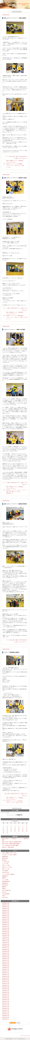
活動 (5, 793)
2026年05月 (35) (5, 908)
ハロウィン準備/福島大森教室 (11, 652)
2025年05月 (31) (5, 929)
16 (3, 829)
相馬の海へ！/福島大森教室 (8, 847)
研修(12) (4, 888)
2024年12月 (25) (5, 938)
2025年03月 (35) (5, 933)
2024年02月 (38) (5, 956)
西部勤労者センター (10, 493)
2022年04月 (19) (5, 996)
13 (18, 827)
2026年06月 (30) (5, 906)
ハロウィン (8, 802)
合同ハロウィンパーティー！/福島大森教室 (15, 18)
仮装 (16, 165)
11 (11, 827)
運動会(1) (4, 886)
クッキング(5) (5, 863)
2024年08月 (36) (5, 946)
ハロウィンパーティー (10, 165)
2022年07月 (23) (5, 990)
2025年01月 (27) (5, 937)
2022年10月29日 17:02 (15, 482)
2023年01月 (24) (5, 979)
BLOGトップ (24, 158)
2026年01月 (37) (5, 915)
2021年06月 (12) (5, 1013)
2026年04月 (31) (5, 910)
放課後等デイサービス (14, 160)
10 (7, 827)
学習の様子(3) (5, 885)
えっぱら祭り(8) (5, 861)
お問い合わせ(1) (5, 872)
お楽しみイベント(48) (6, 867)
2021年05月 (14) (5, 1015)
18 (11, 829)
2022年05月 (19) (5, 994)
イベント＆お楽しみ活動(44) (8, 874)
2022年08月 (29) (5, 988)
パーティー (13, 802)
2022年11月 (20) (5, 983)
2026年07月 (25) (5, 905)
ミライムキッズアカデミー (11, 162)
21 (22, 829)
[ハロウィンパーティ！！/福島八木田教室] (15, 339)
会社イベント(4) (5, 869)
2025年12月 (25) (5, 917)
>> (20, 11)
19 (15, 829)
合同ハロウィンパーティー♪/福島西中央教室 (15, 177)
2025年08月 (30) (5, 924)
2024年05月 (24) (5, 951)
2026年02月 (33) (5, 913)
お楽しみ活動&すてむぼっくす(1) (9, 852)
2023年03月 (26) (5, 976)
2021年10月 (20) (5, 1006)
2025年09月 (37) (5, 922)
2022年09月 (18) (5, 987)
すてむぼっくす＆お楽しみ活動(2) (9, 854)
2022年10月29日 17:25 (15, 308)
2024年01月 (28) (5, 958)
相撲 (23, 165)
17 (7, 829)
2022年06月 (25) (5, 992)
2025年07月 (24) (5, 926)
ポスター (21, 802)
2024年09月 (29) (5, 944)
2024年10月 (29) (5, 942)
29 (26, 831)
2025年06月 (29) (5, 928)
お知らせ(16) (5, 897)
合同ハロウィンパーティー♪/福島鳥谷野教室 (15, 504)
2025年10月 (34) (5, 921)
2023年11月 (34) (5, 962)
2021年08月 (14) (5, 1010)
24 (7, 831)
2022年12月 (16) (5, 981)
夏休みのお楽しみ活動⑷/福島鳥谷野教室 (11, 843)
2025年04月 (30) (5, 931)
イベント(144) (5, 879)
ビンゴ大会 (8, 167)
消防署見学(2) (5, 856)
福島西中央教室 (20, 315)
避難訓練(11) (5, 876)
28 (22, 831)
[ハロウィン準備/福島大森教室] (15, 660)
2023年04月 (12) (5, 974)
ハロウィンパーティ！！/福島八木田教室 (14, 329)
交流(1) (3, 895)
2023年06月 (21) (5, 971)
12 (15, 827)
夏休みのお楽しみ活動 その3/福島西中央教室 (11, 841)
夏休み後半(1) (5, 858)
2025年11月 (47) (5, 919)
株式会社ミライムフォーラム (11, 163)
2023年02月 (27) (5, 978)
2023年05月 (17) (5, 972)
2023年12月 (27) (5, 960)
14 (22, 827)
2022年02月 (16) (5, 999)
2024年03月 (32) (5, 954)
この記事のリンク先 (17, 158)
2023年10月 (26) (5, 963)
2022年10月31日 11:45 (23, 156)
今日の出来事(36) (5, 893)
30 (3, 832)
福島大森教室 (20, 163)
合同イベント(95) (5, 865)
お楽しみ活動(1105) (6, 890)
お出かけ (19, 491)
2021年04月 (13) (5, 1017)
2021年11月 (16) (5, 1004)
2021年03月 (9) (5, 1019)
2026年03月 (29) (5, 912)
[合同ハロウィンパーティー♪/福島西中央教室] (15, 187)
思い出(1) (4, 892)
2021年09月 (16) (5, 1008)
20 (18, 829)
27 (18, 831)
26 (15, 831)
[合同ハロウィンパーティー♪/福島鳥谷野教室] (15, 513)
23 (3, 831)
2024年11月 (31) (5, 940)
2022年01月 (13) (5, 1001)
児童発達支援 (20, 160)
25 (11, 831)
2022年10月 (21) (5, 985)
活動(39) (4, 877)
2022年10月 (15, 821)
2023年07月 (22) (5, 969)
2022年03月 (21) (5, 997)
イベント (4, 308)
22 (26, 829)
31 (7, 832)
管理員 (17, 156)
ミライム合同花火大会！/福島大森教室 (10, 845)
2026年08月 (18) (5, 903)
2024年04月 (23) (5, 953)
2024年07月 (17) (5, 947)
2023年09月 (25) (5, 965)
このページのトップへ (25, 1035)
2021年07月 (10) (5, 1012)
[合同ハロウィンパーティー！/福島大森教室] (15, 27)
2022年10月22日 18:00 (15, 793)
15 (26, 827)
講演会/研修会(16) (6, 881)
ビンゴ (15, 491)
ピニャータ (19, 165)
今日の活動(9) (5, 870)
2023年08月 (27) (5, 967)
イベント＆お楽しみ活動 (10, 156)
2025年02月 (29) (5, 935)
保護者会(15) (5, 883)
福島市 (7, 160)
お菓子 (10, 491)
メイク (18, 317)
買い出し (17, 802)
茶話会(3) (4, 860)
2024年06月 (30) (5, 949)
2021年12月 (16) (5, 1003)
